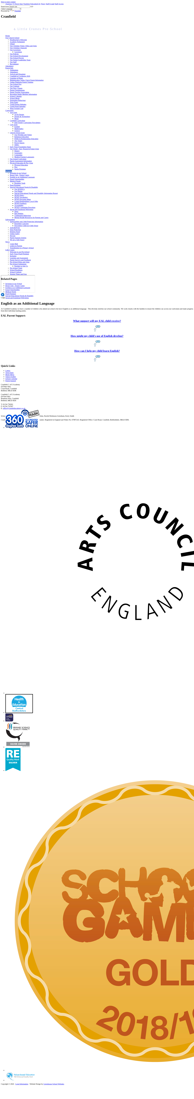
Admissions (14, 70)
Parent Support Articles (18, 238)
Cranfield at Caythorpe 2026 (20, 76)
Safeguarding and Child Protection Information (26, 222)
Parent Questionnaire (17, 90)
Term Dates (14, 102)
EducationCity (35, 4)
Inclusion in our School (18, 173)
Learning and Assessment (19, 258)
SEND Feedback (20, 203)
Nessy (43, 4)
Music (16, 119)
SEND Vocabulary (21, 197)
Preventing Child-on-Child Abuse (26, 226)
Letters (7, 371)
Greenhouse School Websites (53, 1084)
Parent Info (9, 68)
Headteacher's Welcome (18, 40)
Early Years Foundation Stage (20, 147)
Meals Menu (9, 375)
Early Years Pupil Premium (19, 254)
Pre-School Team (16, 268)
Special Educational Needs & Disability (24, 187)
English (17, 127)
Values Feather (10, 377)
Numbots (26, 4)
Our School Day (16, 84)
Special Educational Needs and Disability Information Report (36, 193)
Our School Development (19, 56)
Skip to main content (8, 2)
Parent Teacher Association (19, 92)
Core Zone (14, 125)
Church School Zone (17, 133)
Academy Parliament (17, 42)
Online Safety (15, 234)
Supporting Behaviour (18, 100)
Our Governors (15, 50)
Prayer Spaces (19, 143)
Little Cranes (9, 250)
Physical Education (21, 165)
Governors (18, 52)
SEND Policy (19, 195)
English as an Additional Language (22, 177)
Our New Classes (16, 88)
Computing (18, 155)
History (17, 151)
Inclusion (8, 171)
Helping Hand (15, 232)
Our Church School (12, 38)
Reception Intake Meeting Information (23, 94)
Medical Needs (15, 181)
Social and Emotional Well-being (21, 209)
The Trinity (18, 141)
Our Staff (13, 62)
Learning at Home (16, 78)
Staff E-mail (50, 4)
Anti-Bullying (15, 228)
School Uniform (15, 272)
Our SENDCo (19, 189)
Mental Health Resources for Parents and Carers (31, 218)
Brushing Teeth (19, 183)
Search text (5, 7)
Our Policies (14, 54)
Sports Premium (20, 169)
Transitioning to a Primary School (22, 248)
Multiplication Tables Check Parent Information (27, 80)
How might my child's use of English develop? (97, 335)
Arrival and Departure (17, 74)
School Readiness (16, 270)
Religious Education (21, 137)
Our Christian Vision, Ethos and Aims (23, 46)
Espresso (9, 4)
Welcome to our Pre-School (19, 252)
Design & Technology (22, 117)
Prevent (12, 236)
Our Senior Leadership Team (20, 60)
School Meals (15, 98)
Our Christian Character (18, 48)
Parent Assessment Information (21, 161)
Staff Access (59, 4)
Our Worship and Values (23, 135)
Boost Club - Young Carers (19, 175)
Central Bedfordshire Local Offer (26, 201)
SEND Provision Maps (22, 199)
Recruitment (14, 64)
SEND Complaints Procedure (24, 207)
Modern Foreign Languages (24, 157)
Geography (18, 153)
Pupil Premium (15, 185)
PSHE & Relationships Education (26, 139)
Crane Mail (14, 244)
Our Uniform (14, 86)
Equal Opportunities (17, 179)
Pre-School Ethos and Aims (19, 262)
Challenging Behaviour (22, 216)
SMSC (16, 145)
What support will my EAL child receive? (97, 320)
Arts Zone (13, 112)
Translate (17, 11)
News (7, 242)
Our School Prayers (17, 58)
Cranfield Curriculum (17, 121)
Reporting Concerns (21, 224)
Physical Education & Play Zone (21, 163)
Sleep (16, 211)
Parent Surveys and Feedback (20, 260)
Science (17, 131)
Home (7, 36)
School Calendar (16, 96)
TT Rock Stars (17, 4)
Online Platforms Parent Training (21, 82)
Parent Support (10, 381)
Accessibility (18, 205)
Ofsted (12, 44)
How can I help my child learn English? (97, 350)
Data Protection (15, 230)
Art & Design (19, 114)
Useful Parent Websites (18, 104)
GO (31, 7)
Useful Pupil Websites (17, 106)
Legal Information (21, 1084)
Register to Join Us (21, 266)
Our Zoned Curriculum (18, 159)
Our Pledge (18, 191)
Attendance (9, 66)
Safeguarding (10, 220)
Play (16, 167)
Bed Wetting (18, 213)
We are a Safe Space (17, 240)
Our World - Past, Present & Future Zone (24, 149)
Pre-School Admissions (18, 264)
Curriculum (9, 110)
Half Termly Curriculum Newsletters (27, 123)
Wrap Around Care (16, 108)
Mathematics (18, 129)
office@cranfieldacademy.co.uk (14, 408)
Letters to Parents (16, 246)
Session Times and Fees (18, 274)
